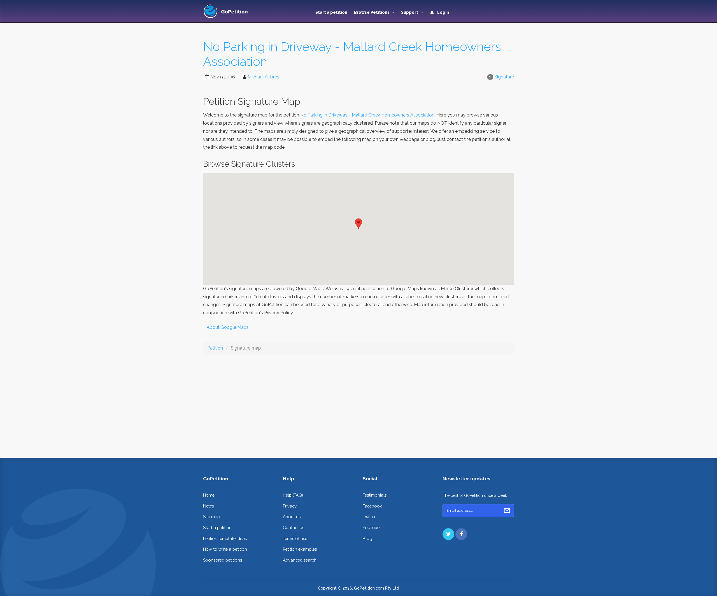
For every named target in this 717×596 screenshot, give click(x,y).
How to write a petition (225, 549)
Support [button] (410, 12)
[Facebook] (461, 534)
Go (507, 510)
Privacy (290, 506)
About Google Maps (228, 327)
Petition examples (300, 549)
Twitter (369, 516)
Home (209, 495)
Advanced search (299, 560)
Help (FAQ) (293, 495)
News (208, 506)
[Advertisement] (358, 401)
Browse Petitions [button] (372, 12)
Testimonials (375, 495)
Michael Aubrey (264, 77)
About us (292, 516)
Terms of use (295, 538)
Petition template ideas (225, 538)
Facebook (372, 506)
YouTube (371, 527)
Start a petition (331, 12)
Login (442, 12)
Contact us (293, 527)
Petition (215, 348)
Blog (367, 538)
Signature (504, 77)
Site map (211, 516)
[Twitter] (448, 534)
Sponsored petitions (222, 560)
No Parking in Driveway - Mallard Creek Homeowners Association (367, 115)
